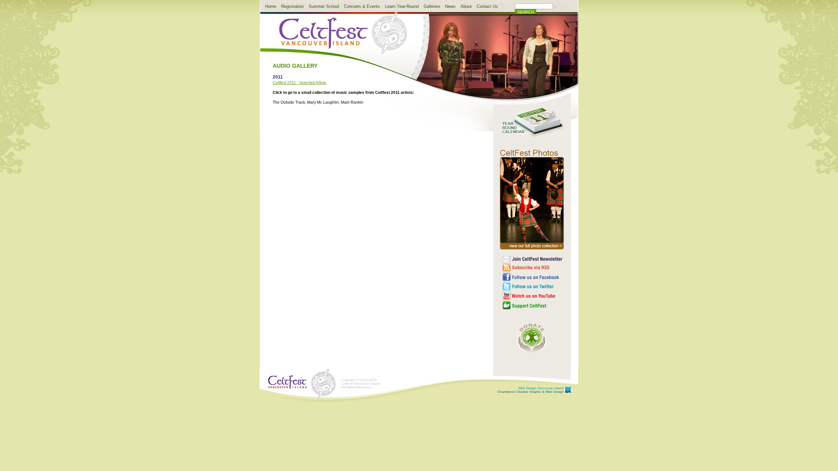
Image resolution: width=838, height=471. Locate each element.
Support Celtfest (533, 305)
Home (270, 6)
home (338, 37)
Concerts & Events (362, 6)
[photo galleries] (532, 249)
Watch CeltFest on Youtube (533, 296)
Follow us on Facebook (533, 277)
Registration (292, 6)
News (450, 6)
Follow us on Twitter (533, 286)
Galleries (432, 6)
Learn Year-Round (402, 6)
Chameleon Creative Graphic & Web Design (531, 389)
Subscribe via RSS (533, 267)
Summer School (324, 6)
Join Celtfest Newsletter (533, 259)
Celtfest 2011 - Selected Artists (299, 82)
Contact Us (487, 6)
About (466, 6)
